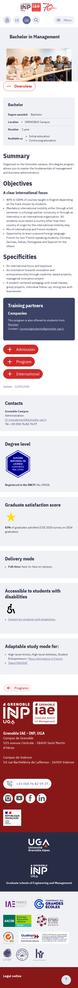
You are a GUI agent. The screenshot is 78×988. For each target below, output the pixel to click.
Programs (21, 688)
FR (17, 20)
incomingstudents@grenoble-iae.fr (42, 329)
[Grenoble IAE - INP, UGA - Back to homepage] (39, 7)
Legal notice (12, 976)
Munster (13, 324)
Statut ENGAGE (17, 663)
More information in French (45, 658)
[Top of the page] (67, 980)
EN (27, 20)
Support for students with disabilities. (32, 619)
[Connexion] (7, 20)
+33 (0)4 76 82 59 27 (32, 784)
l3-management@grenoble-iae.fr (25, 420)
